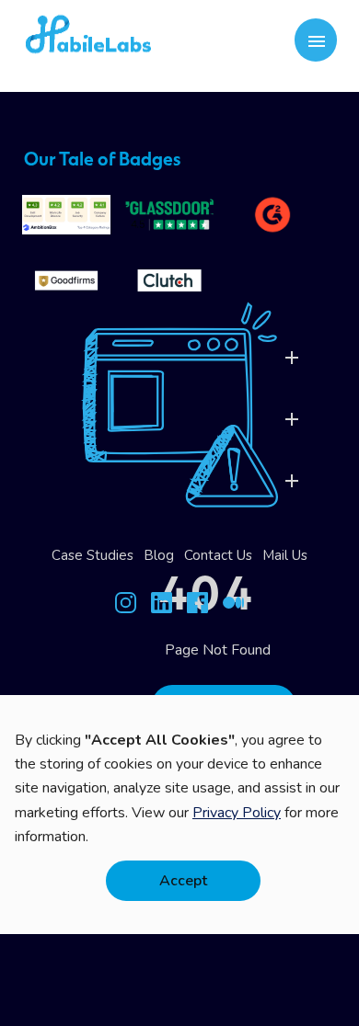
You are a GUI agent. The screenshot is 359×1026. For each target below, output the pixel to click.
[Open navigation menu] (316, 40)
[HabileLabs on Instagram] (125, 606)
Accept (183, 881)
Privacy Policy (236, 813)
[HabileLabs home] (151, 40)
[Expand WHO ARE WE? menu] (291, 480)
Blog (159, 555)
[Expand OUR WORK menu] (291, 357)
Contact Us (218, 555)
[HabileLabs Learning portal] (233, 606)
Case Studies (92, 555)
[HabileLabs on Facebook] (197, 606)
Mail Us (284, 555)
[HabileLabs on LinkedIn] (161, 606)
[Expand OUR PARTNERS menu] (291, 419)
